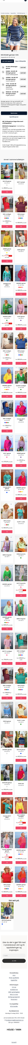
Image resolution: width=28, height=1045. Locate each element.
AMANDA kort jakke (7, 284)
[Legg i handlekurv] (7, 191)
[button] (12, 50)
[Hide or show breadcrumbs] (26, 13)
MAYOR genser (7, 181)
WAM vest (21, 783)
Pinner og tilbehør (14, 978)
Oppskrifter (14, 980)
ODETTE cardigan (7, 651)
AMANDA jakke (7, 316)
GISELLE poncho (21, 554)
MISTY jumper (21, 182)
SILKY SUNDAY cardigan (21, 815)
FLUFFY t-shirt (21, 522)
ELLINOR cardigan (21, 386)
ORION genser (7, 721)
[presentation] (3, 33)
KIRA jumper (21, 214)
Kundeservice (14, 989)
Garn (14, 975)
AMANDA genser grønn (7, 617)
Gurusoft (14, 1042)
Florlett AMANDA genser (7, 850)
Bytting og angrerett (14, 997)
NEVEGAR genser (7, 783)
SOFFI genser (21, 316)
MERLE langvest (7, 555)
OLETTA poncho (21, 583)
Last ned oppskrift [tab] (7, 61)
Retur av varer (14, 994)
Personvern (14, 999)
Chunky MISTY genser (7, 488)
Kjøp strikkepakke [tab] (20, 61)
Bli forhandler (14, 1006)
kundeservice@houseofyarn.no (14, 1020)
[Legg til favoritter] (11, 164)
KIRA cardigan (7, 214)
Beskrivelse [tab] (14, 113)
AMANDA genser (21, 283)
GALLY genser (7, 453)
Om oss (14, 987)
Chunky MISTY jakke (21, 419)
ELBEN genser (21, 250)
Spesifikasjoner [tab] (14, 117)
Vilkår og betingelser (14, 992)
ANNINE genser (7, 249)
